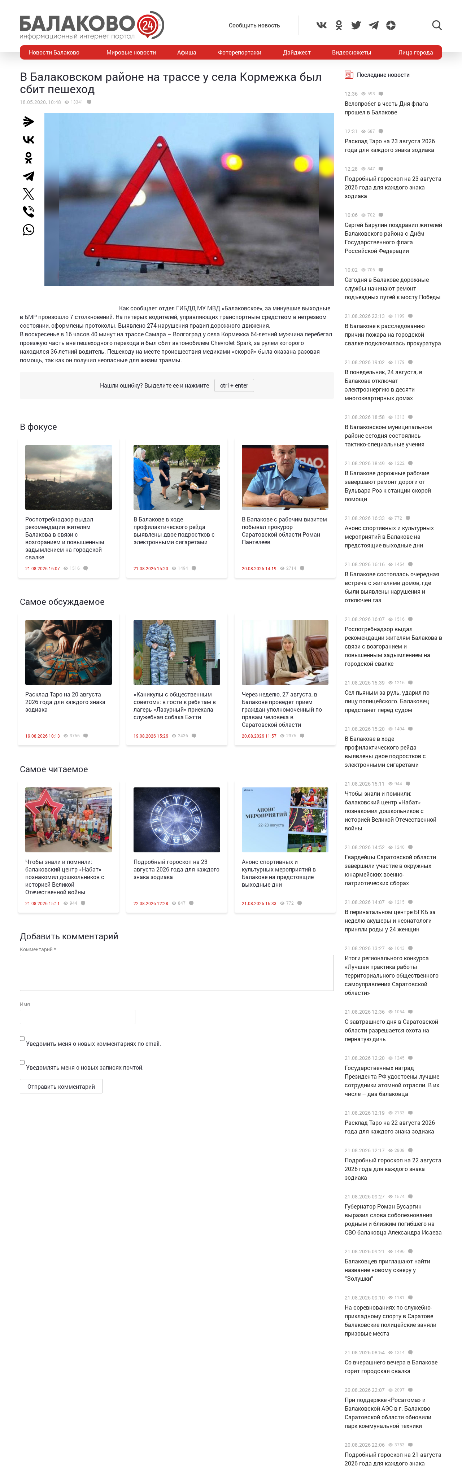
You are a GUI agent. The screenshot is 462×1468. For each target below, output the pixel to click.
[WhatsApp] (32, 230)
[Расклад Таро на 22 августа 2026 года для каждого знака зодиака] (409, 1113)
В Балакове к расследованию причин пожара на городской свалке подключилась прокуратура (393, 334)
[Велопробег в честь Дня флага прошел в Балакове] (380, 94)
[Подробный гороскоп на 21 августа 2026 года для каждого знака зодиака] (409, 1445)
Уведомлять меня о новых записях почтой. (85, 1067)
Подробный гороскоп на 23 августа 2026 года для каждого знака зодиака (176, 869)
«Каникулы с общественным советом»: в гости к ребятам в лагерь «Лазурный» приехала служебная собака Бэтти (175, 705)
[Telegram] (31, 175)
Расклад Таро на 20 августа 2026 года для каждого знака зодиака (65, 701)
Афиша (186, 52)
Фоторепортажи (239, 52)
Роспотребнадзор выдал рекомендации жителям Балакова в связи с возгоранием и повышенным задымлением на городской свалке (64, 538)
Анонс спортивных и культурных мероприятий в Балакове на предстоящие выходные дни (279, 873)
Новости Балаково (54, 52)
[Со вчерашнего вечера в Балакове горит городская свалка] (409, 1352)
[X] (31, 193)
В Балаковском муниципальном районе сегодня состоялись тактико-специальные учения (388, 435)
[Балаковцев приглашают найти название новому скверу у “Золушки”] (409, 1251)
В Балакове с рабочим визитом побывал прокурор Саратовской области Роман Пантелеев (284, 530)
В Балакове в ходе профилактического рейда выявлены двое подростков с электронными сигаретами (174, 530)
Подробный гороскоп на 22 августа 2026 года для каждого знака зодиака (393, 1168)
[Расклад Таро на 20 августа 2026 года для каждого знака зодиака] (68, 652)
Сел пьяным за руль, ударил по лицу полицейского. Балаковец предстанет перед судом (387, 701)
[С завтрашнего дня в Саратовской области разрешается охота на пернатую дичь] (409, 1012)
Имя (25, 1004)
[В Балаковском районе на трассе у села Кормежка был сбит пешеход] (88, 102)
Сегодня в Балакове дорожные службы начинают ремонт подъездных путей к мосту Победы (393, 288)
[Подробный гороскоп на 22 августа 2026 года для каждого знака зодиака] (409, 1150)
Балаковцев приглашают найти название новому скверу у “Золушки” (387, 1269)
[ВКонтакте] (31, 139)
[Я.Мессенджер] (31, 121)
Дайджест (297, 52)
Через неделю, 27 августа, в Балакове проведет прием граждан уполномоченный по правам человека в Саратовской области (282, 709)
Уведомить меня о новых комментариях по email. (93, 1043)
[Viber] (31, 211)
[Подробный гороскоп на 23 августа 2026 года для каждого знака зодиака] (177, 819)
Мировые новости (131, 52)
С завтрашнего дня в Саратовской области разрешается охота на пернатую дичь (391, 1030)
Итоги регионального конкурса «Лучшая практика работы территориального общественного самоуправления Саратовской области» (392, 975)
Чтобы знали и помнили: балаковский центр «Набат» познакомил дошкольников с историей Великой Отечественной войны (64, 877)
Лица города (415, 52)
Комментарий (38, 949)
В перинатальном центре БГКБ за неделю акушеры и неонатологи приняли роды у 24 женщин (390, 920)
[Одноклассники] (31, 157)
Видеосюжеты (351, 52)
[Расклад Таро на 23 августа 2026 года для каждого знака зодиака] (380, 131)
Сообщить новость (254, 25)
